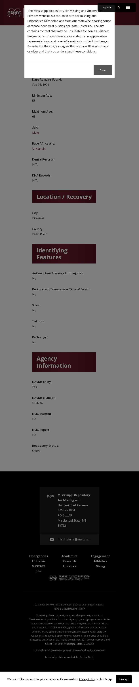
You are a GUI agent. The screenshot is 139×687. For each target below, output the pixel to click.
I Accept (124, 679)
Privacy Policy (87, 679)
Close (103, 70)
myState (108, 7)
